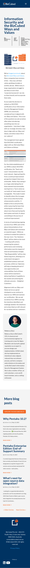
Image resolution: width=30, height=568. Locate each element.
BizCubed (7, 454)
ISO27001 (24, 41)
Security (24, 43)
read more (6, 440)
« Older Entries (8, 510)
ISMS (23, 40)
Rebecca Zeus (8, 487)
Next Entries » (21, 510)
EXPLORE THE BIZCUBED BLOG (14, 411)
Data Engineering (25, 38)
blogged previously (14, 73)
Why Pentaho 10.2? (14, 418)
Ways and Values (24, 44)
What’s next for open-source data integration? (13, 480)
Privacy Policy (15, 548)
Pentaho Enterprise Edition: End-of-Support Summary (14, 448)
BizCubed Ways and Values (15, 76)
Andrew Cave (8, 422)
